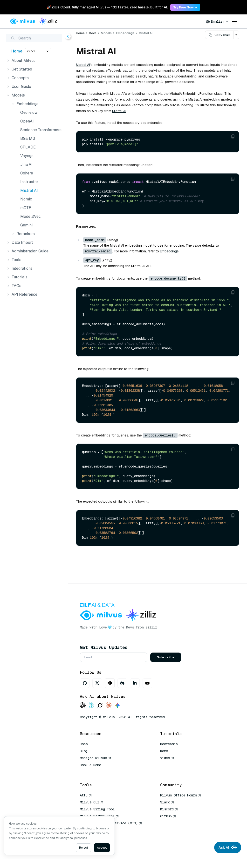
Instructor (29, 181)
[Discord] (122, 683)
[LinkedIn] (135, 683)
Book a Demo (90, 765)
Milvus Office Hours (178, 795)
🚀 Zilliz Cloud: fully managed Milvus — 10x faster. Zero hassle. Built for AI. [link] (107, 7)
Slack (165, 802)
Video (165, 758)
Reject (83, 848)
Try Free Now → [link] (185, 7)
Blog (84, 751)
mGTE (25, 207)
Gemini (26, 225)
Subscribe (165, 657)
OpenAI (27, 121)
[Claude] (109, 705)
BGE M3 (27, 138)
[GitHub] (84, 683)
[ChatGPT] (83, 705)
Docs (92, 33)
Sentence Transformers (41, 129)
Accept (102, 848)
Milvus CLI (89, 802)
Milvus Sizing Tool (97, 809)
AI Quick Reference (97, 772)
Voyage (27, 155)
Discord (167, 809)
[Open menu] (234, 21)
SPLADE (28, 147)
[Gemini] (117, 705)
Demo (164, 751)
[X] (97, 683)
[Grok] (100, 705)
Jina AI (26, 164)
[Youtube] (147, 683)
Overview (29, 112)
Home (16, 51)
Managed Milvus (93, 758)
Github (166, 816)
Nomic (26, 199)
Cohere (26, 173)
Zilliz (151, 627)
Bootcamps (169, 744)
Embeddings (169, 251)
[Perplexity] (91, 705)
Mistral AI (29, 190)
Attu (84, 795)
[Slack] (110, 683)
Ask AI (224, 847)
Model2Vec (30, 216)
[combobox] (217, 21)
